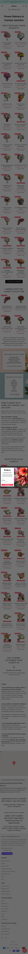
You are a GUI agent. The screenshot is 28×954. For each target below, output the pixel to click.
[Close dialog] (26, 468)
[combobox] (2, 482)
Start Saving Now (7, 484)
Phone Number (3, 480)
